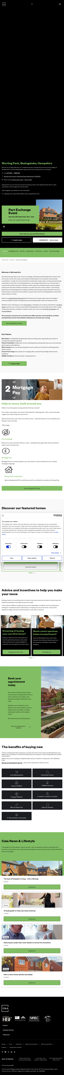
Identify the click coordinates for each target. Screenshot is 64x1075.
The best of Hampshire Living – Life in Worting (21, 879)
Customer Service (8, 1030)
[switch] (24, 546)
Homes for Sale (5, 260)
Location (45, 251)
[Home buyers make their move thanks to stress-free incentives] (32, 932)
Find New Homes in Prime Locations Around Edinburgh (25, 1059)
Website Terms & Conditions (31, 1044)
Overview (4, 251)
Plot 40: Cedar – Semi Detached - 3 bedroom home (40, 1059)
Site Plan (22, 251)
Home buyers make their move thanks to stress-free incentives (27, 943)
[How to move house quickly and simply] (32, 964)
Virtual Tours (38, 251)
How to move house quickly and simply (18, 974)
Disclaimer (4, 1047)
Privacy (10, 1044)
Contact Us (6, 1034)
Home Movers (46, 652)
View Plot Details (30, 567)
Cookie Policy (19, 1044)
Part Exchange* (51, 309)
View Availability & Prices (14, 323)
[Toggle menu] (59, 4)
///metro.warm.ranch (18, 180)
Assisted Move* (7, 311)
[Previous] (4, 226)
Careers (5, 1025)
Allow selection (32, 558)
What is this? (28, 180)
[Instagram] (5, 1052)
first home (27, 305)
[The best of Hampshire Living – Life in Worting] (32, 868)
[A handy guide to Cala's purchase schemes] (32, 900)
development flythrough (16, 298)
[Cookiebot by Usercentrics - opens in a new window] (55, 515)
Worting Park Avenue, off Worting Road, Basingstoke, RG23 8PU (22, 176)
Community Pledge (54, 251)
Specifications (30, 251)
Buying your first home (16, 652)
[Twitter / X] (8, 1052)
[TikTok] (14, 1052)
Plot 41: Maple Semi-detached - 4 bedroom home (55, 1059)
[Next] (60, 226)
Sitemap (3, 1044)
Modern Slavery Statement (16, 1047)
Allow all (52, 558)
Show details (55, 553)
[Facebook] (2, 1052)
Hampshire (12, 260)
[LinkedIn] (11, 1052)
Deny (11, 558)
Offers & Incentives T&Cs (46, 1044)
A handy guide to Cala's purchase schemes (20, 911)
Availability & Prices (14, 251)
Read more (32, 887)
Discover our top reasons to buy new (12, 762)
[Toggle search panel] (32, 4)
